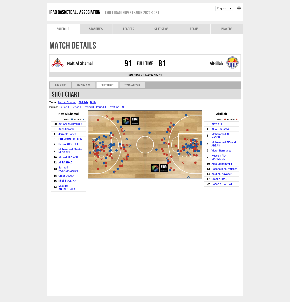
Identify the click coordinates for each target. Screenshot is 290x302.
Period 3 (89, 107)
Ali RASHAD (65, 162)
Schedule (63, 29)
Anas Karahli (66, 129)
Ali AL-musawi (220, 129)
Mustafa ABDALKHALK (66, 187)
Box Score (60, 85)
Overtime (113, 107)
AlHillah (216, 63)
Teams (194, 29)
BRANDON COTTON (70, 139)
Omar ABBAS (219, 179)
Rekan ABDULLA (68, 144)
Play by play (83, 85)
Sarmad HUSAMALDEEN (68, 169)
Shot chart (107, 85)
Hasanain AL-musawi (224, 168)
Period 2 (77, 107)
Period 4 (101, 107)
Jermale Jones (67, 134)
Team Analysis (132, 85)
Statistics (161, 29)
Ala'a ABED (218, 124)
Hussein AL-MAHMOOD (218, 157)
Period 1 (64, 107)
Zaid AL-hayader (221, 174)
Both (93, 102)
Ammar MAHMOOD (70, 124)
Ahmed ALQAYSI (68, 157)
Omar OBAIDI (66, 175)
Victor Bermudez (221, 150)
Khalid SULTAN (67, 180)
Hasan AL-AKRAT (221, 184)
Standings (96, 29)
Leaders (128, 29)
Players (226, 29)
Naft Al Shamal (80, 63)
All (123, 107)
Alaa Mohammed (221, 163)
